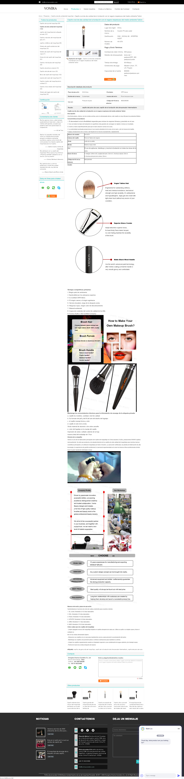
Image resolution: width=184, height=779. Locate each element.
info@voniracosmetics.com (50, 2)
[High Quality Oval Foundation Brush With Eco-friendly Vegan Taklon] (83, 36)
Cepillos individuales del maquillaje (50, 62)
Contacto (135, 9)
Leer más (50, 734)
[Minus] (178, 728)
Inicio (66, 9)
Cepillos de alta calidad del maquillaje (62, 16)
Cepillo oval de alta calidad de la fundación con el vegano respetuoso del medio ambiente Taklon (85, 60)
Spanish (142, 2)
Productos (75, 9)
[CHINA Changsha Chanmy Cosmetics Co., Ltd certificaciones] (45, 108)
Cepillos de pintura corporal (48, 68)
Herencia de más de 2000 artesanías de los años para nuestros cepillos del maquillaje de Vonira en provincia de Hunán (58, 730)
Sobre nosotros (89, 9)
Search (116, 2)
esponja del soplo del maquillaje (49, 78)
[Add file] (141, 775)
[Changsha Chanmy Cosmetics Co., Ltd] (50, 8)
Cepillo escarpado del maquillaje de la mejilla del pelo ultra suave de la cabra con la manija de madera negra (105, 706)
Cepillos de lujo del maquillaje (49, 23)
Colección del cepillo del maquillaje (50, 57)
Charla (110, 79)
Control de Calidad (122, 9)
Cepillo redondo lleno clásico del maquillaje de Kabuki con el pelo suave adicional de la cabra (73, 706)
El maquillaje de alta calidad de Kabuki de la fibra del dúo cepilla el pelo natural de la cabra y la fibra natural (136, 706)
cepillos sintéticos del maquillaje (49, 43)
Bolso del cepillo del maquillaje (49, 74)
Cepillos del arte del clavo (47, 71)
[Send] (178, 775)
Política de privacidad (50, 775)
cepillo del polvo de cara (135, 649)
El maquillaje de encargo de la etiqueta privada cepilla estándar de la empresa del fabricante (57, 752)
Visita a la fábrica (104, 9)
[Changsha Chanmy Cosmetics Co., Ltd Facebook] (87, 730)
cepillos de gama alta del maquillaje (84, 649)
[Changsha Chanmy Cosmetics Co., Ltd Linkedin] (82, 730)
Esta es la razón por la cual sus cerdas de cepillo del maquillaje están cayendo (58, 741)
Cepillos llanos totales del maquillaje (50, 86)
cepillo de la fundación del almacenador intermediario (111, 649)
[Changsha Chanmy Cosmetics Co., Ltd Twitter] (93, 730)
